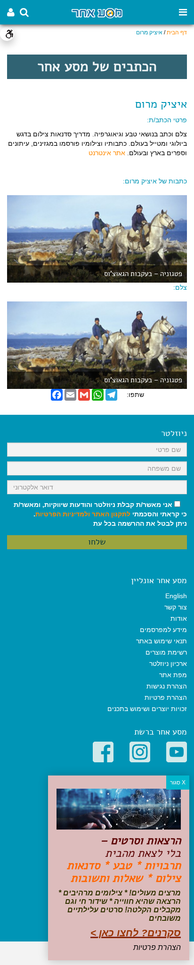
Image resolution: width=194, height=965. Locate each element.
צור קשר (175, 607)
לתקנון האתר (111, 514)
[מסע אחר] (97, 12)
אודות (178, 618)
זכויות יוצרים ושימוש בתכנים (147, 708)
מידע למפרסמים (163, 629)
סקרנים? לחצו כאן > (135, 932)
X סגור (178, 782)
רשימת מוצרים (166, 652)
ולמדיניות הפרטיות (62, 514)
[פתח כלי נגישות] (7, 34)
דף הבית (177, 32)
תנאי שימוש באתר (161, 641)
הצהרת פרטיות (166, 697)
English (176, 596)
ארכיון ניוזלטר (168, 663)
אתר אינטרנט (107, 153)
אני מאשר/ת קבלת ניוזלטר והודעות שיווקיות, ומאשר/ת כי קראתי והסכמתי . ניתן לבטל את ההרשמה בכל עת (100, 514)
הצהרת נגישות (166, 686)
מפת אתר (173, 675)
